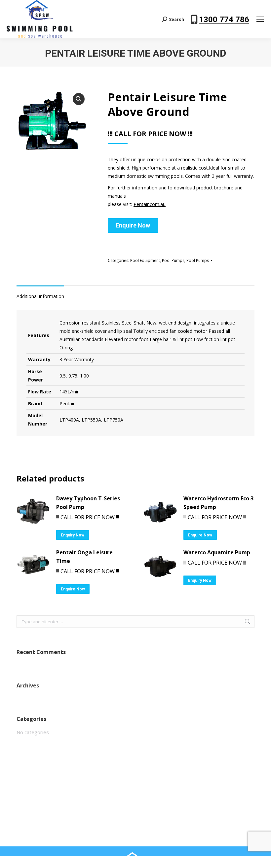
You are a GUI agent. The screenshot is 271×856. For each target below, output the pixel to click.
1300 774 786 (224, 19)
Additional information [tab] (40, 296)
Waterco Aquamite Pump (216, 552)
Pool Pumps (173, 260)
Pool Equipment (145, 260)
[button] (79, 99)
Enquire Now (133, 225)
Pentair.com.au (150, 204)
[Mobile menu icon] (260, 19)
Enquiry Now (72, 535)
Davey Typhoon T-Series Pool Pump (88, 503)
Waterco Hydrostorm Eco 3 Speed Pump (218, 503)
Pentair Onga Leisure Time (84, 557)
